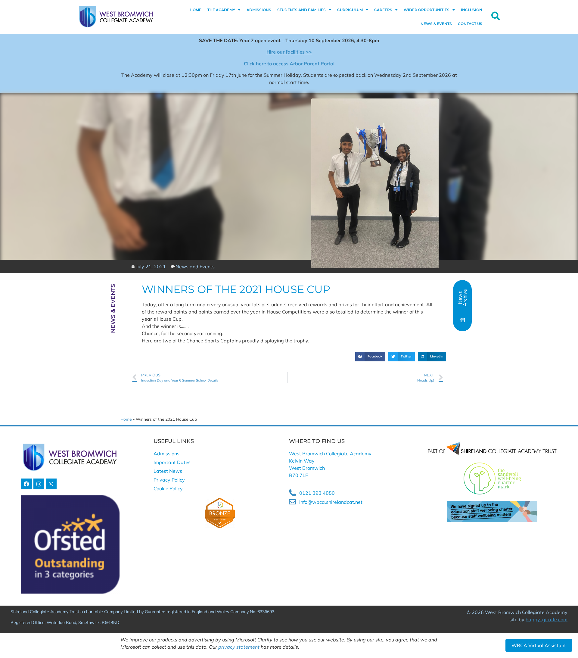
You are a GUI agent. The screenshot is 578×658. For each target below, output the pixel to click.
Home (195, 10)
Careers (383, 10)
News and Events (195, 267)
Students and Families (301, 10)
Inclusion (471, 10)
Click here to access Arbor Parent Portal (289, 64)
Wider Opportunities (426, 10)
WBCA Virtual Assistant (538, 645)
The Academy (221, 10)
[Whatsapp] (51, 484)
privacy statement (238, 647)
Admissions (259, 10)
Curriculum (350, 10)
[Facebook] (26, 484)
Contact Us (470, 23)
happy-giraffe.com (546, 619)
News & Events (436, 23)
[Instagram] (38, 484)
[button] (370, 357)
